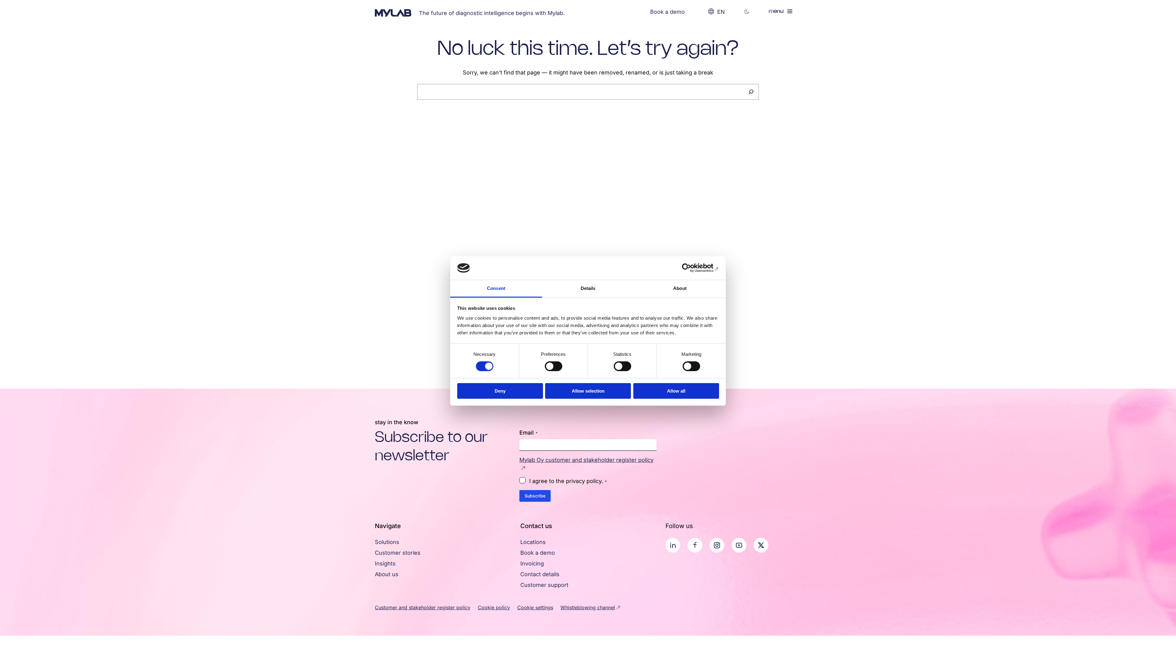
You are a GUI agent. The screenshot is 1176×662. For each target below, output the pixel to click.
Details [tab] (588, 288)
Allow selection (588, 391)
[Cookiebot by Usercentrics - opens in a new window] (692, 267)
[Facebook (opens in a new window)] (695, 545)
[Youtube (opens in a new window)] (739, 545)
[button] (747, 12)
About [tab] (680, 288)
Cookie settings (535, 607)
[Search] (751, 92)
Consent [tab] (496, 288)
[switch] (553, 366)
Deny (500, 391)
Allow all (676, 391)
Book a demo (667, 12)
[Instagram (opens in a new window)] (717, 545)
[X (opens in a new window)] (761, 545)
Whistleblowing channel (587, 607)
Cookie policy (494, 607)
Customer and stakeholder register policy (422, 607)
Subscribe (535, 495)
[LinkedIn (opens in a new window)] (672, 545)
